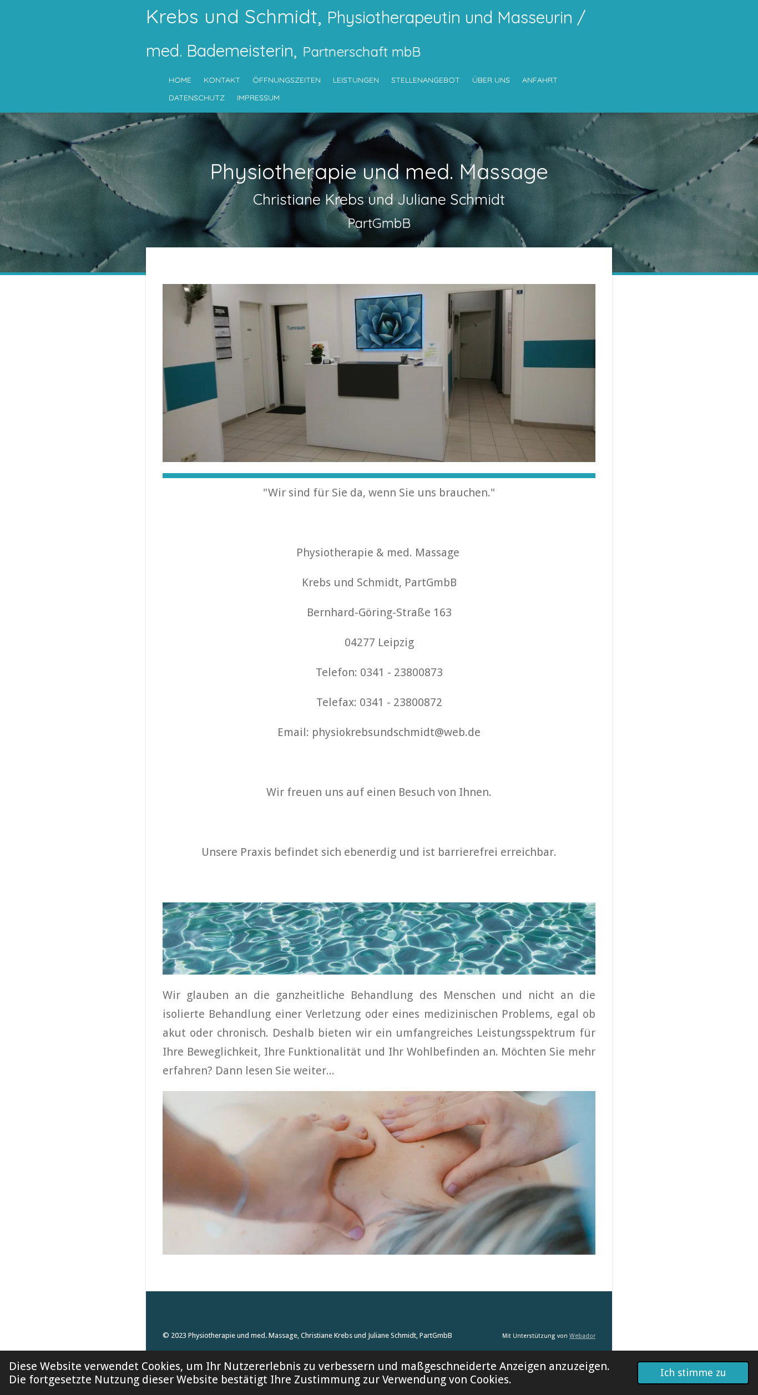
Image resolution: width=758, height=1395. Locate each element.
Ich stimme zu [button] (693, 1372)
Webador (582, 1336)
